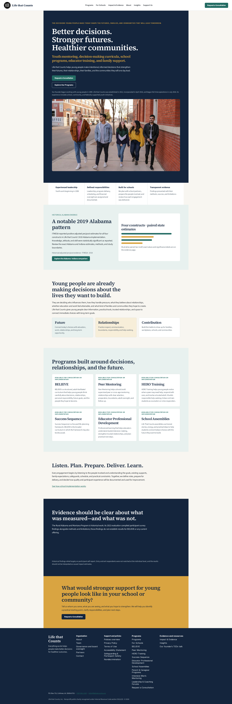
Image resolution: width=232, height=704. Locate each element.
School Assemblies (140, 666)
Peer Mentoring (139, 650)
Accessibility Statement (115, 650)
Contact (80, 656)
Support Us (147, 5)
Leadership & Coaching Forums (142, 683)
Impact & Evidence (115, 5)
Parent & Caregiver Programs (141, 671)
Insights (137, 5)
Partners (80, 652)
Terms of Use (110, 646)
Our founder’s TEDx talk (171, 646)
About (128, 5)
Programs (89, 5)
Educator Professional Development (142, 661)
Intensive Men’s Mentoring (139, 677)
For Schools (101, 5)
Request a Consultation (143, 687)
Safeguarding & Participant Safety (112, 654)
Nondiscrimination (112, 659)
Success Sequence (140, 657)
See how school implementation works (69, 486)
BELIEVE (136, 646)
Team (78, 643)
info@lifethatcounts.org (97, 693)
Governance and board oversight (87, 647)
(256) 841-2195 (81, 693)
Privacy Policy (110, 643)
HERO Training (138, 653)
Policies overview (112, 639)
